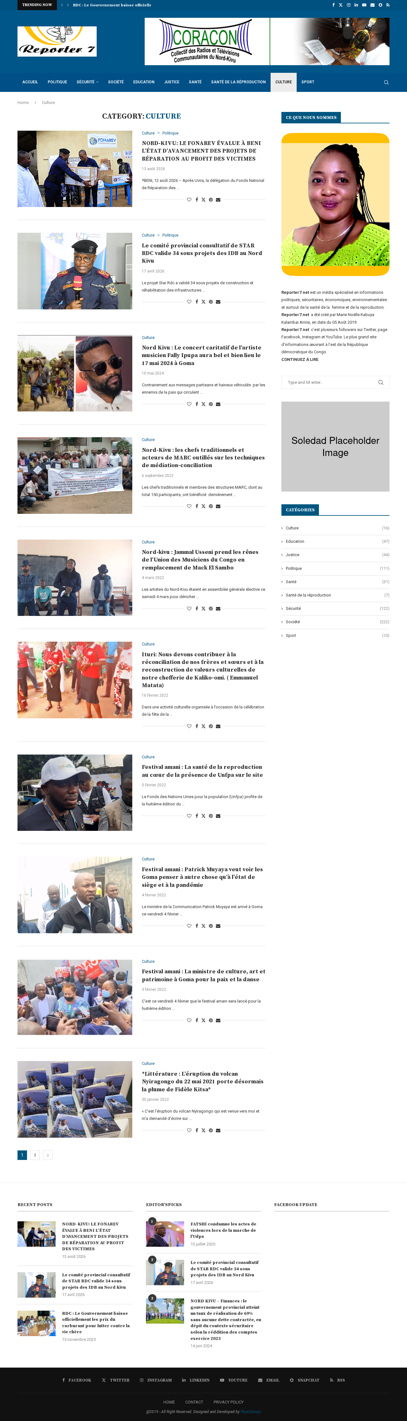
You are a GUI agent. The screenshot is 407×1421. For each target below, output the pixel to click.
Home (23, 102)
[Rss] (388, 5)
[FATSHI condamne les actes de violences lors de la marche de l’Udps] (165, 1234)
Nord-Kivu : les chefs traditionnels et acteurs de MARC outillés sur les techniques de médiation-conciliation (203, 457)
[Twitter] (341, 5)
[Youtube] (364, 5)
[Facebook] (333, 5)
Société (116, 82)
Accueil (30, 82)
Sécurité (85, 82)
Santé (195, 82)
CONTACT (194, 1402)
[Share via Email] (218, 199)
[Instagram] (348, 5)
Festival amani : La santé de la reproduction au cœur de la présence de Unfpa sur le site (202, 770)
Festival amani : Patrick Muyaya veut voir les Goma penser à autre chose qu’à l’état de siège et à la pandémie (202, 877)
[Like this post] (189, 199)
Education (144, 82)
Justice (171, 82)
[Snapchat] (380, 5)
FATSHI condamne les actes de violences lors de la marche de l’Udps (223, 1230)
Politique (57, 82)
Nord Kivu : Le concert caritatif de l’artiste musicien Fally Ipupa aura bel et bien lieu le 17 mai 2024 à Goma (201, 355)
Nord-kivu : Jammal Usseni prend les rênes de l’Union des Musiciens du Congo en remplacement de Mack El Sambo (200, 559)
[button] (62, 5)
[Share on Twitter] (203, 199)
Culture (283, 82)
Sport (307, 82)
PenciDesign (251, 1412)
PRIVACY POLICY (229, 1402)
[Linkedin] (356, 5)
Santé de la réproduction (238, 82)
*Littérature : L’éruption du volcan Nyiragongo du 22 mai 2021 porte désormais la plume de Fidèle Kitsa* (203, 1081)
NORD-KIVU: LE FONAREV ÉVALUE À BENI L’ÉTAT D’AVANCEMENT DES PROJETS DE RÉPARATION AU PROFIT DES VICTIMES (201, 151)
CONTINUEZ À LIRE (299, 359)
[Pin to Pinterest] (211, 199)
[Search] (386, 82)
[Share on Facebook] (197, 199)
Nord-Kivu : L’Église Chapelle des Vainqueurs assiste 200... (130, 5)
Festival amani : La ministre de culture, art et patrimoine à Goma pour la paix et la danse (204, 975)
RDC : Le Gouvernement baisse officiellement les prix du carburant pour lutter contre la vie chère (96, 1323)
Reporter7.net (295, 329)
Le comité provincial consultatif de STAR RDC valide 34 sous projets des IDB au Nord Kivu (202, 253)
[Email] (372, 5)
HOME (169, 1402)
